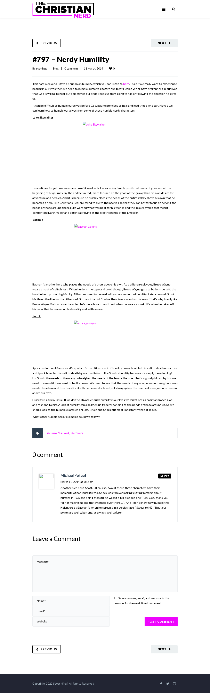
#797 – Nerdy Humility (70, 59)
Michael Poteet (73, 475)
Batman (52, 433)
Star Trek (63, 433)
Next (162, 43)
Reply (164, 476)
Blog (55, 68)
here (126, 84)
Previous (48, 43)
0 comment (71, 68)
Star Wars (76, 433)
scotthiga (41, 68)
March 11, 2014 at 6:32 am (76, 481)
